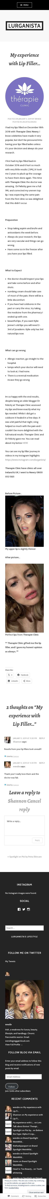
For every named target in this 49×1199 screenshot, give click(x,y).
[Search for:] (24, 928)
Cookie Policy (14, 1188)
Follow (11, 1087)
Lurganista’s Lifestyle (24, 936)
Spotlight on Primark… (33, 1178)
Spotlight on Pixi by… (22, 1130)
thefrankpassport (20, 1146)
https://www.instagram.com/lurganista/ (25, 459)
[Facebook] (19, 909)
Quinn (16, 1161)
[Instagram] (28, 909)
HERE (25, 443)
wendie (38, 119)
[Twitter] (23, 909)
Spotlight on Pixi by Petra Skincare (25, 856)
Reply (42, 738)
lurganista (24, 25)
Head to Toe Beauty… (23, 1169)
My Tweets (10, 961)
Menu (26, 5)
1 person (16, 756)
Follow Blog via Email (24, 1052)
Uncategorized (29, 122)
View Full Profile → (14, 1044)
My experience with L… (23, 1122)
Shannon (17, 742)
